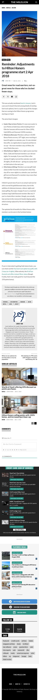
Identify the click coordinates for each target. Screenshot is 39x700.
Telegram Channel (11, 294)
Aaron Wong (10, 391)
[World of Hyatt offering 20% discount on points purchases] (19, 377)
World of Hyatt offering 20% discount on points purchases (19, 388)
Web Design (33, 689)
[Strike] (10, 450)
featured (5, 302)
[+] (25, 449)
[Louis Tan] (3, 81)
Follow (19, 624)
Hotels (8, 8)
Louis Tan (8, 80)
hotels (5, 304)
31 (36, 578)
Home (3, 8)
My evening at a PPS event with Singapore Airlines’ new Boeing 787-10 (29, 357)
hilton (29, 302)
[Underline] (8, 450)
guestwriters (14, 302)
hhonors (22, 302)
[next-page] (35, 423)
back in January (26, 103)
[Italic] (6, 450)
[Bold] (3, 450)
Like (8, 624)
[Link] (21, 450)
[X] (8, 97)
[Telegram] (12, 97)
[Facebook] (3, 97)
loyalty (17, 304)
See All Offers (19, 530)
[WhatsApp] (16, 97)
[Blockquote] (17, 450)
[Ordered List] (12, 450)
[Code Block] (19, 450)
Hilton (14, 8)
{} (23, 449)
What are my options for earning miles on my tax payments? (9, 357)
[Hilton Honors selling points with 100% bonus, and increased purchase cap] (19, 405)
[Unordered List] (14, 450)
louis (10, 304)
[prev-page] (32, 423)
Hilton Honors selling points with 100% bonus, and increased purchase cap (18, 416)
